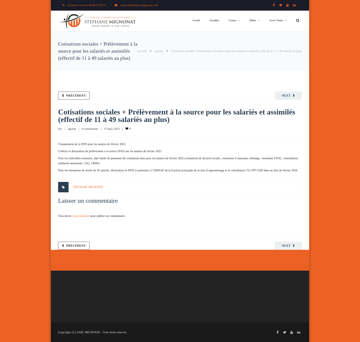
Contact (232, 20)
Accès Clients (276, 20)
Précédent (76, 95)
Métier (253, 20)
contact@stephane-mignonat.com (139, 5)
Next (286, 95)
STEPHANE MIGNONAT (88, 187)
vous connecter (81, 216)
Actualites (214, 20)
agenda (159, 51)
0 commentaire (90, 128)
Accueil (196, 20)
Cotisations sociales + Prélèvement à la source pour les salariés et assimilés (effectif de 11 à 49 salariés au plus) (176, 116)
